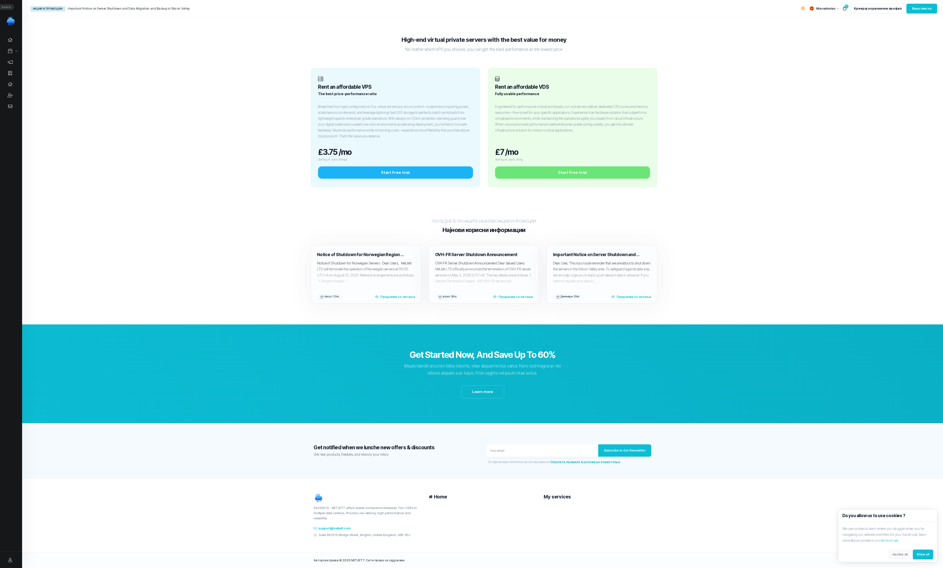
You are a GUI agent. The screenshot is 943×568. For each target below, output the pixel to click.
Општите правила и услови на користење (585, 462)
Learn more (482, 391)
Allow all (923, 554)
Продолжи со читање (397, 297)
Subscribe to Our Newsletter (625, 450)
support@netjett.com (334, 528)
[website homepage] (367, 498)
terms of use (889, 540)
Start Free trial (395, 172)
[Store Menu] (10, 51)
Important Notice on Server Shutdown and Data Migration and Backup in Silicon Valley (129, 8)
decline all (900, 554)
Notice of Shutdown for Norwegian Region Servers (361, 254)
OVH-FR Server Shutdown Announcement (476, 254)
